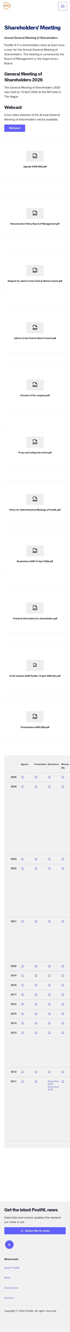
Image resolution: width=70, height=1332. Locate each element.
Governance (11, 1287)
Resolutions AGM (54, 1082)
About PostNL (12, 1267)
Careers (9, 1297)
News (7, 1277)
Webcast (15, 128)
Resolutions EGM (54, 1088)
